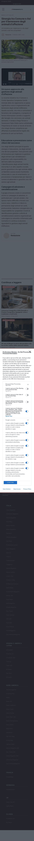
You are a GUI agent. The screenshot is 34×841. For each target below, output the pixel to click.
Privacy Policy (27, 489)
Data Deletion (7, 489)
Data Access (16, 489)
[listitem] (17, 384)
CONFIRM (10, 482)
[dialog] (17, 420)
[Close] (30, 352)
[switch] (27, 389)
